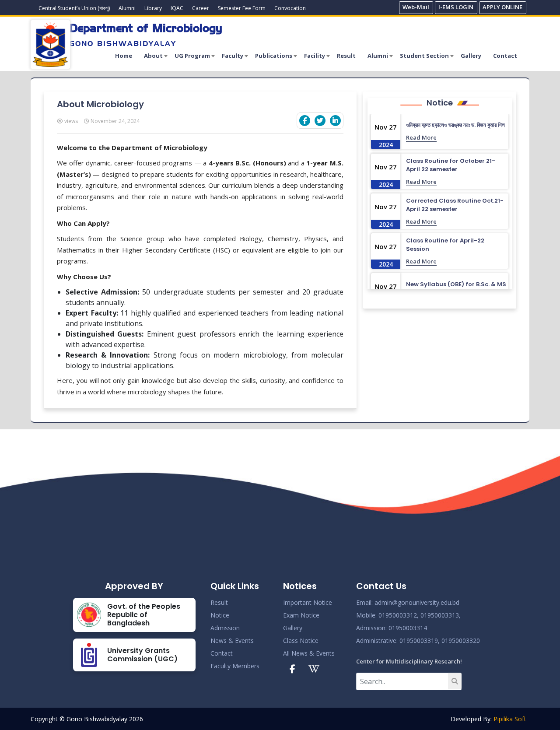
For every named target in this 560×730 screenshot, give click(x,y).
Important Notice (307, 602)
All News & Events (309, 653)
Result (346, 56)
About (153, 56)
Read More (421, 137)
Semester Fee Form (242, 8)
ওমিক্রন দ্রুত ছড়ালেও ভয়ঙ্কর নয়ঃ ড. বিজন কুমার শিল (455, 125)
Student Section (424, 56)
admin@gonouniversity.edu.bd (416, 602)
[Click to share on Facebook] (304, 120)
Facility (314, 56)
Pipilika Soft (510, 719)
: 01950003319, (418, 640)
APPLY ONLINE (502, 7)
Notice (219, 615)
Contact (505, 56)
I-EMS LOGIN (455, 7)
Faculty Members (234, 666)
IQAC (177, 8)
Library (153, 8)
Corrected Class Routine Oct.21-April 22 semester (455, 205)
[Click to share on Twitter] (320, 120)
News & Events (232, 640)
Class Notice (300, 640)
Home (123, 56)
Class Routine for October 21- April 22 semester (450, 165)
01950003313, (440, 615)
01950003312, (398, 615)
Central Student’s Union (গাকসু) (74, 8)
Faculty (232, 56)
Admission (225, 628)
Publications (273, 56)
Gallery (471, 56)
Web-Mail (415, 7)
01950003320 (460, 640)
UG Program (192, 56)
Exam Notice (301, 615)
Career (200, 8)
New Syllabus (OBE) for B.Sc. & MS (456, 284)
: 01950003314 (406, 628)
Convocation (290, 8)
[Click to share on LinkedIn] (335, 120)
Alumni (127, 8)
